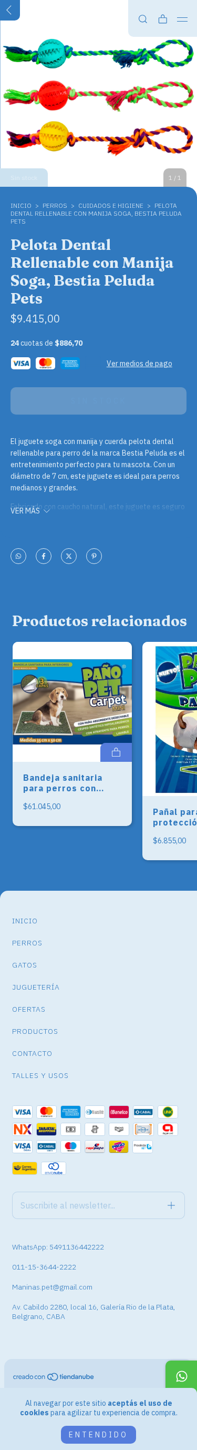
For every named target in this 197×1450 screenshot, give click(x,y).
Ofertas (29, 1009)
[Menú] (182, 19)
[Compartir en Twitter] (69, 557)
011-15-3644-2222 (44, 1267)
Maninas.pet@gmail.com (52, 1287)
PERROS (55, 205)
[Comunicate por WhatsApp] (181, 1376)
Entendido (98, 1434)
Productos (35, 1031)
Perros (27, 943)
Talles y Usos (40, 1075)
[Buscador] (143, 19)
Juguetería (36, 987)
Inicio (21, 205)
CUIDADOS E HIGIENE (110, 205)
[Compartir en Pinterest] (94, 557)
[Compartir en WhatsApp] (18, 557)
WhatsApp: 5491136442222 (58, 1247)
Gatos (24, 965)
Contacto (32, 1053)
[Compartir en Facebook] (43, 557)
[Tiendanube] (54, 1379)
